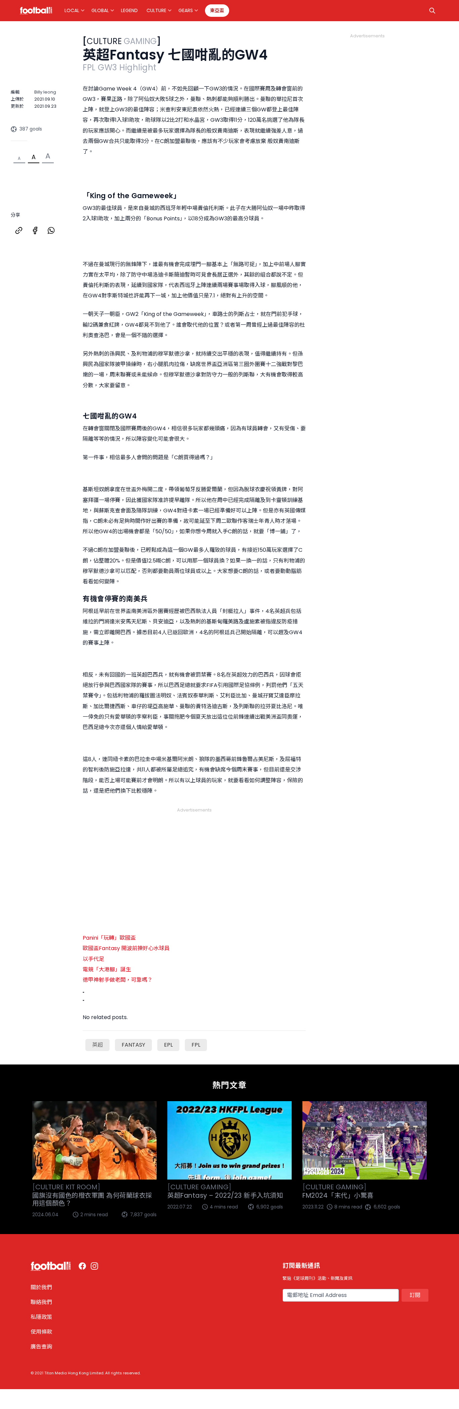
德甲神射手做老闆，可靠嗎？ (118, 980)
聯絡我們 (41, 1302)
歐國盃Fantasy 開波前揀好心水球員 (126, 948)
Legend (129, 10)
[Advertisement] (194, 862)
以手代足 (93, 959)
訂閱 (415, 1295)
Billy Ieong (45, 92)
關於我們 (41, 1287)
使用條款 (41, 1332)
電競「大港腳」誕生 (107, 969)
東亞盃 (217, 10)
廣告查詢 (41, 1346)
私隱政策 (41, 1317)
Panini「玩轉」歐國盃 (109, 938)
